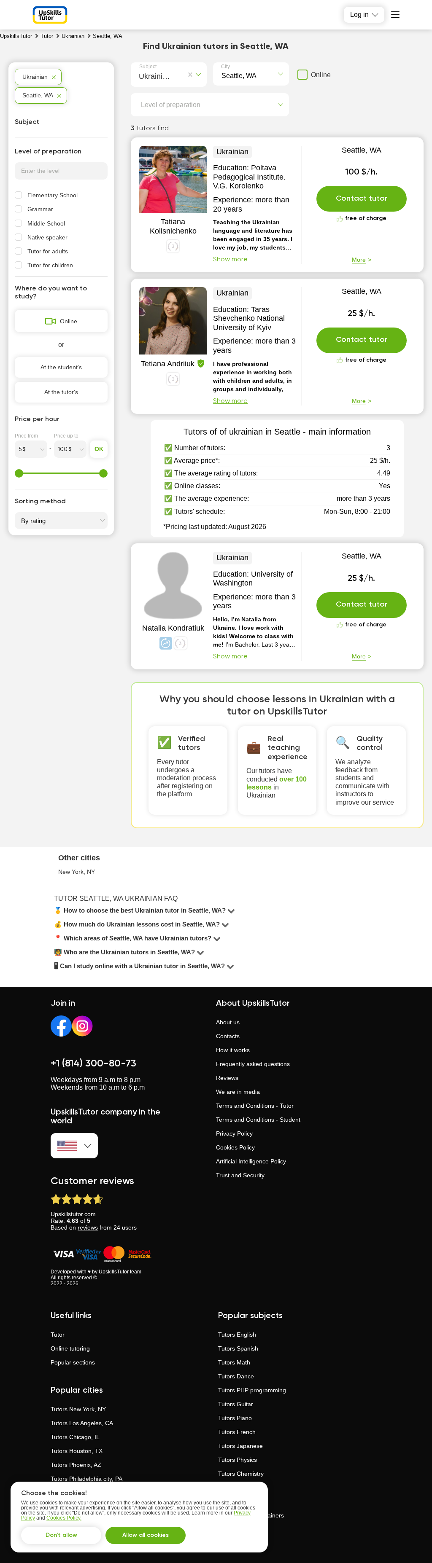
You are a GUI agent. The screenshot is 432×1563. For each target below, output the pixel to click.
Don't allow (61, 1535)
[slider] (19, 473)
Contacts (228, 1036)
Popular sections (73, 1362)
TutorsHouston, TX (77, 1451)
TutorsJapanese (240, 1445)
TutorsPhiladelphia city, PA (86, 1478)
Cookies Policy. (63, 1518)
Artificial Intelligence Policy (251, 1161)
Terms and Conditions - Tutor (255, 1105)
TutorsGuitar (235, 1404)
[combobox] (141, 75)
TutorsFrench (237, 1432)
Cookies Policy (235, 1147)
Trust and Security (240, 1175)
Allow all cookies (145, 1535)
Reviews (227, 1077)
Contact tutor (361, 198)
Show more (230, 259)
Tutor (58, 1334)
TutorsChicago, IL (75, 1437)
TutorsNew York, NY (78, 1409)
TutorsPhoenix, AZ (76, 1464)
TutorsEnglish (237, 1334)
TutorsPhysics (237, 1459)
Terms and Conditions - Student (258, 1119)
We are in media (238, 1091)
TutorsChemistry (241, 1473)
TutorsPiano (235, 1418)
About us (228, 1022)
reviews (88, 1227)
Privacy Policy (234, 1133)
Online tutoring (70, 1348)
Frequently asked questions (253, 1064)
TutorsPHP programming (252, 1390)
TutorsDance (236, 1376)
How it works (233, 1050)
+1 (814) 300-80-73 (93, 1063)
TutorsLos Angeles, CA (82, 1423)
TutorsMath (234, 1362)
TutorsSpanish (238, 1348)
